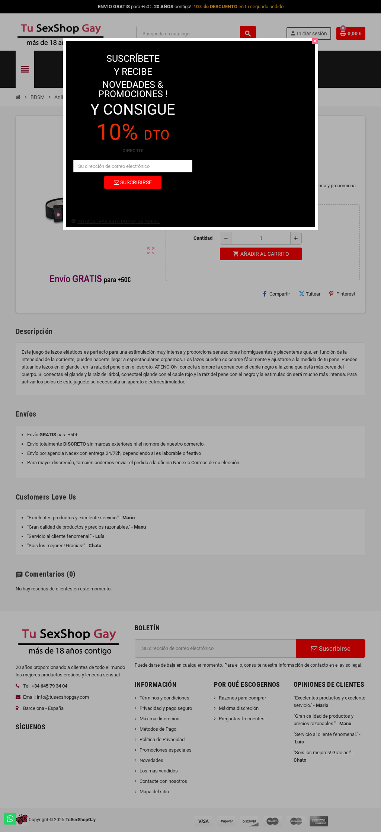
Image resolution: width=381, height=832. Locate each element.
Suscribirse (135, 182)
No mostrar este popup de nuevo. (118, 221)
